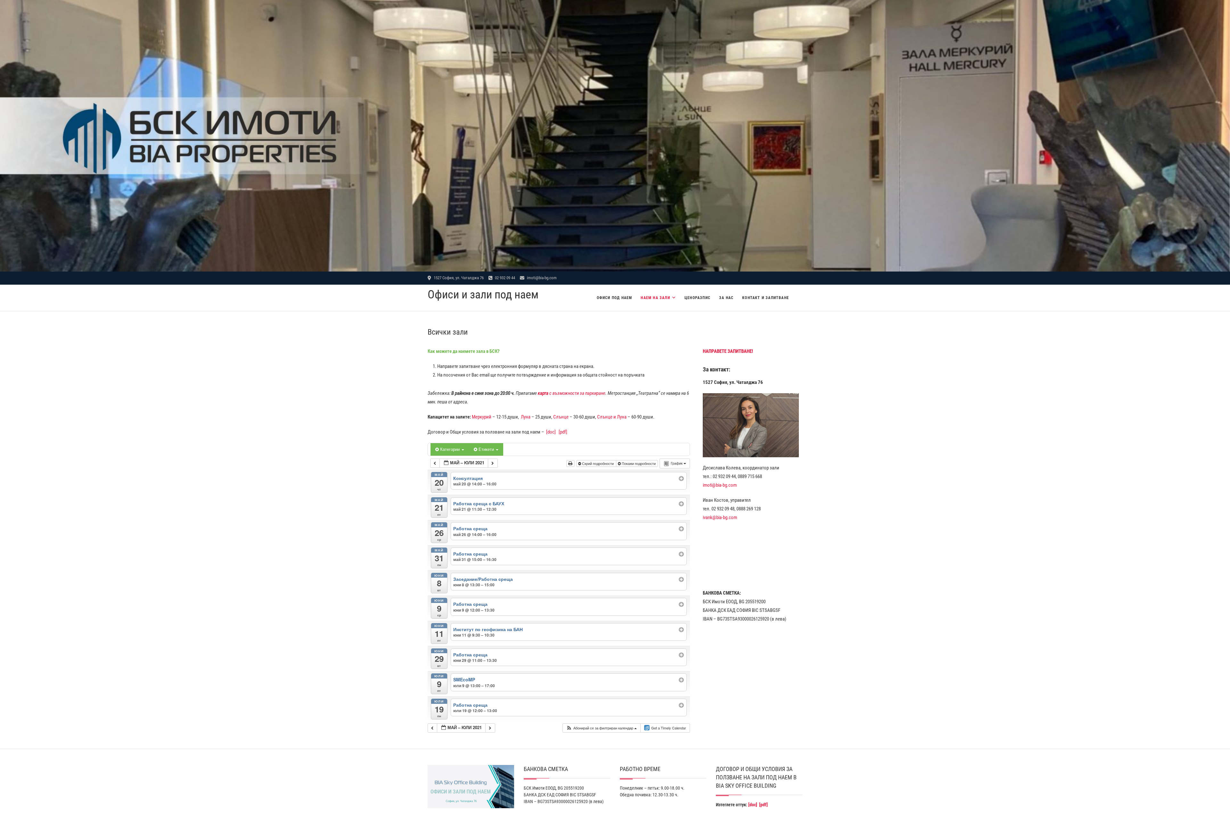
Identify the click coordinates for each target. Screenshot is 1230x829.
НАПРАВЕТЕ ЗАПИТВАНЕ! (728, 351)
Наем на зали (655, 298)
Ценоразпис (697, 298)
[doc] (551, 432)
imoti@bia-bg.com (541, 277)
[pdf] (563, 432)
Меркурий (481, 417)
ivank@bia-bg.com (720, 517)
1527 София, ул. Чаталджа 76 (458, 277)
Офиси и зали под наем (483, 294)
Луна (525, 417)
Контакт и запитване (765, 298)
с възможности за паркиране (571, 393)
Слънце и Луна (612, 417)
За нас (726, 298)
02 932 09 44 (504, 277)
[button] (601, 728)
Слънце (561, 417)
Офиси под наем (614, 298)
